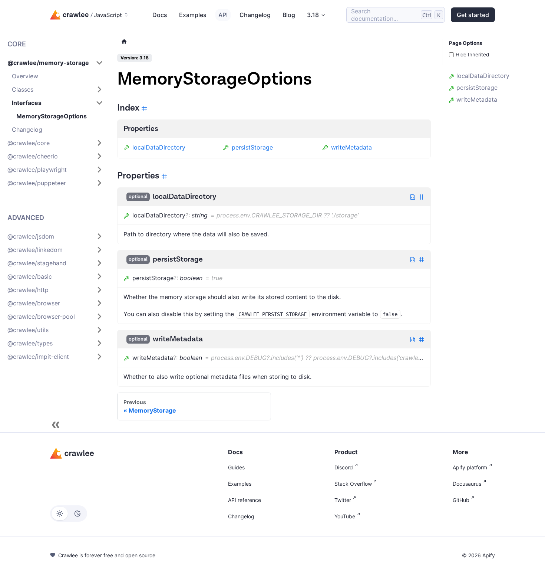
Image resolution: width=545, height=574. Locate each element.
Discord (343, 467)
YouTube (344, 516)
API (223, 15)
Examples (193, 15)
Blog (289, 15)
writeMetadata (351, 147)
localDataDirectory (158, 147)
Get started (473, 15)
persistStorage (252, 147)
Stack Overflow (353, 483)
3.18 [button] (313, 15)
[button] (55, 63)
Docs (159, 15)
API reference (244, 500)
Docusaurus (467, 483)
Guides (236, 467)
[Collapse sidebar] (55, 424)
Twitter (342, 500)
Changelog (255, 15)
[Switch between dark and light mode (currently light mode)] (68, 513)
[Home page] (124, 41)
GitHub (461, 500)
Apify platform (470, 467)
